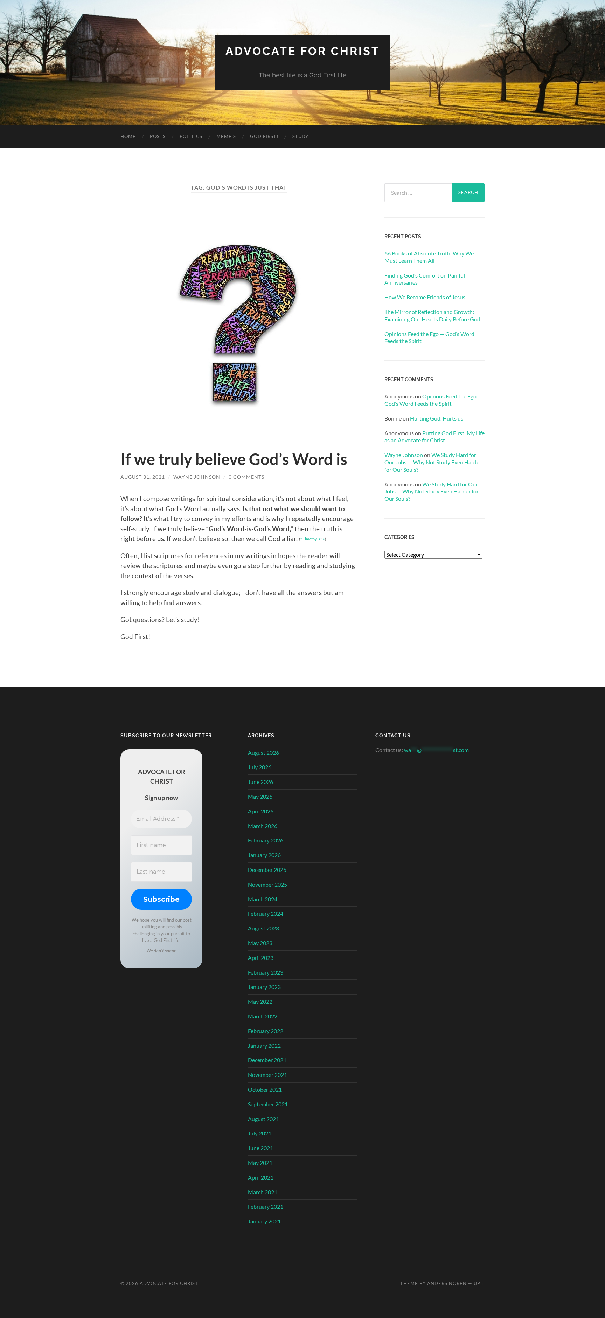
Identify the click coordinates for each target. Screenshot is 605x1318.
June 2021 (260, 1148)
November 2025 (267, 884)
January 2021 (264, 1221)
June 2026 (260, 781)
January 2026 (264, 855)
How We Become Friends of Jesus (424, 297)
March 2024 (262, 899)
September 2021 (268, 1104)
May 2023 (260, 943)
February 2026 (265, 840)
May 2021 (260, 1162)
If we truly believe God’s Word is (233, 459)
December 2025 (267, 869)
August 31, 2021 (142, 477)
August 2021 (263, 1118)
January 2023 (264, 986)
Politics (191, 136)
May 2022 (260, 1001)
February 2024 (265, 913)
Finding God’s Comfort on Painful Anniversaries (424, 279)
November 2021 (267, 1074)
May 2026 (260, 796)
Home (128, 136)
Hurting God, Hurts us (436, 418)
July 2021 (259, 1133)
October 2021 (265, 1089)
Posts (158, 136)
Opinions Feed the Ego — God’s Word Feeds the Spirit (429, 337)
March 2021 (262, 1192)
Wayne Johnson (196, 477)
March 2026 (262, 825)
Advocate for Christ (302, 51)
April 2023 (260, 957)
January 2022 (264, 1045)
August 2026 (263, 752)
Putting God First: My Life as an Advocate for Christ (434, 437)
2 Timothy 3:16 (312, 539)
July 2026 (259, 767)
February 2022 (265, 1030)
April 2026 (260, 811)
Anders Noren (447, 1283)
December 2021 (267, 1060)
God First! (264, 136)
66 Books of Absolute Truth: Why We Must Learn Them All (429, 257)
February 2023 (265, 972)
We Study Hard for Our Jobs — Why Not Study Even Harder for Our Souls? (432, 462)
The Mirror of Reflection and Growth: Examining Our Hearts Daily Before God (432, 315)
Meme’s (226, 136)
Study (300, 136)
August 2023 (263, 928)
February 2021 (265, 1206)
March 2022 (262, 1016)
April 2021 (260, 1177)
